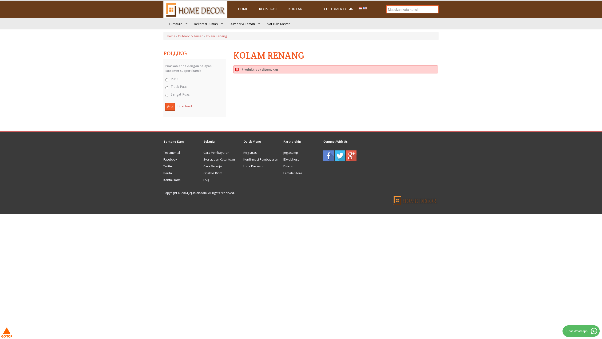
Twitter (168, 166)
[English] (365, 8)
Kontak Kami (172, 180)
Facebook (170, 159)
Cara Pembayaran (216, 152)
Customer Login (338, 9)
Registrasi (268, 9)
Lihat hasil (185, 106)
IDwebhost (291, 159)
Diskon (288, 166)
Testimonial (171, 152)
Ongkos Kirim (212, 173)
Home (243, 9)
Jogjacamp (290, 152)
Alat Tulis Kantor (278, 24)
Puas (174, 79)
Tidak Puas (179, 86)
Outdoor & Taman (242, 24)
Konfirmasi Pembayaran (260, 159)
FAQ (206, 180)
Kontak (295, 9)
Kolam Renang (216, 36)
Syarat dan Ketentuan (219, 159)
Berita (167, 173)
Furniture (175, 24)
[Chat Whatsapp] (594, 331)
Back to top (8, 333)
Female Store (292, 173)
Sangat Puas (180, 94)
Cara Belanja (212, 166)
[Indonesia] (360, 8)
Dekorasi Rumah (206, 24)
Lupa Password (254, 166)
